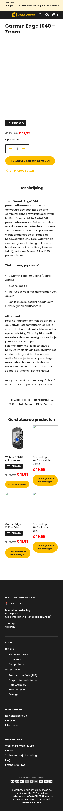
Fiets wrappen (17, 685)
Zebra (28, 404)
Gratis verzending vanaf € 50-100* (41, 5)
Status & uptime (15, 765)
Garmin (48, 404)
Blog (7, 760)
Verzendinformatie (31, 802)
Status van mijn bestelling (21, 755)
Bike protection (18, 664)
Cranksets (15, 659)
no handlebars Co (16, 715)
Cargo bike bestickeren (23, 680)
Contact (10, 750)
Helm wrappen (17, 689)
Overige (13, 694)
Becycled (10, 720)
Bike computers (18, 654)
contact (14, 616)
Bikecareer (11, 725)
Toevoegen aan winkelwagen (30, 161)
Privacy (34, 799)
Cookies (44, 799)
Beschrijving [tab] (31, 188)
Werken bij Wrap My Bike (20, 746)
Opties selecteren (17, 484)
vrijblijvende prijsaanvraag (36, 616)
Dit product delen (22, 170)
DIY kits (9, 649)
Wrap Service (13, 669)
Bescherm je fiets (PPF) (23, 675)
